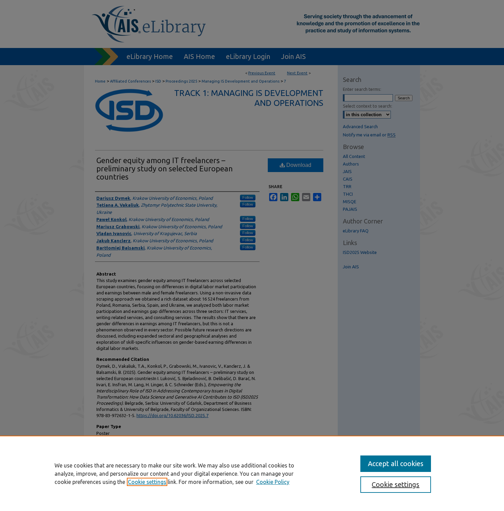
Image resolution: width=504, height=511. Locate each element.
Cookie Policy (272, 482)
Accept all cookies (395, 463)
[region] (252, 473)
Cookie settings (147, 482)
